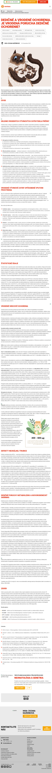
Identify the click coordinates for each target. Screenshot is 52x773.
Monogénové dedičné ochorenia (26, 33)
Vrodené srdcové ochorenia (7, 39)
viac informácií (47, 728)
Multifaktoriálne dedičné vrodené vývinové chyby (24, 36)
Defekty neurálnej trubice (20, 39)
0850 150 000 (6, 739)
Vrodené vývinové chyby (39, 30)
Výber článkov (20, 688)
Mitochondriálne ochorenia (40, 33)
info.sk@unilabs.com (7, 743)
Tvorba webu (43, 768)
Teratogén (38, 36)
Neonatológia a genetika (17, 30)
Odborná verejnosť (5, 30)
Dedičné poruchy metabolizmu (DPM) (9, 33)
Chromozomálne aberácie (7, 36)
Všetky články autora (30, 716)
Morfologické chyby (28, 30)
